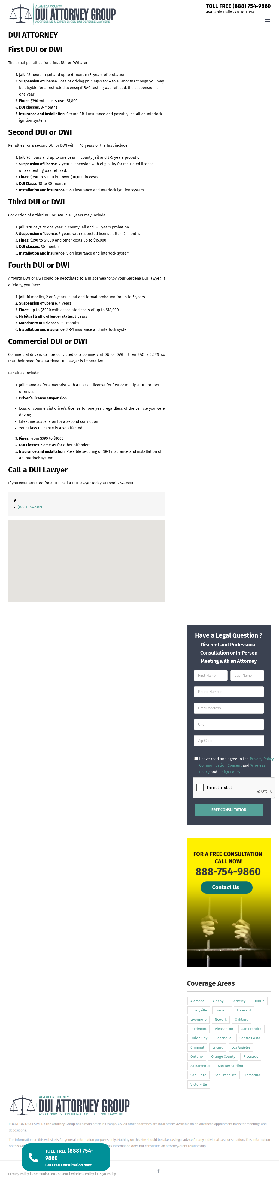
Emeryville (198, 1010)
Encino (217, 1047)
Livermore (198, 1019)
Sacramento (200, 1066)
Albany (218, 1001)
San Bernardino (230, 1066)
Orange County (223, 1056)
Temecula (252, 1075)
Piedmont (198, 1029)
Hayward (244, 1010)
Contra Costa (249, 1038)
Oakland (241, 1019)
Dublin (259, 1001)
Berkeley (238, 1001)
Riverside (250, 1056)
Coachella (223, 1038)
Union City (198, 1038)
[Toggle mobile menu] (268, 21)
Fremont (222, 1010)
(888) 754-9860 (120, 483)
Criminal (197, 1047)
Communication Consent (220, 765)
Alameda (197, 1001)
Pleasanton (224, 1029)
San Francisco (226, 1075)
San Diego (198, 1075)
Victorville (198, 1084)
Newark (221, 1019)
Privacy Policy (262, 759)
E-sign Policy (229, 772)
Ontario (196, 1056)
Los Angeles (241, 1047)
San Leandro (251, 1029)
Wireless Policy (82, 1174)
